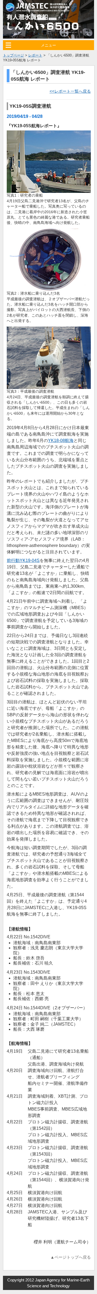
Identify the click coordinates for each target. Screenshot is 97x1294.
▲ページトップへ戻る (70, 1257)
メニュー (48, 45)
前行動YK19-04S (23, 560)
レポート (35, 55)
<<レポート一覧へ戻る (70, 91)
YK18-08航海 (61, 440)
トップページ (13, 55)
